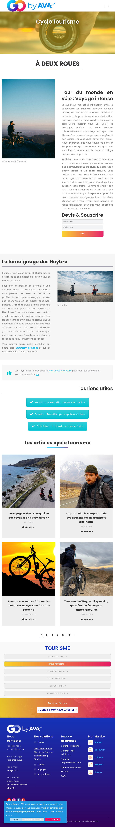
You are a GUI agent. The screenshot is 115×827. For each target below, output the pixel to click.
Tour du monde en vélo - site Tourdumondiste (60, 402)
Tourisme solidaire (56, 693)
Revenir (98, 772)
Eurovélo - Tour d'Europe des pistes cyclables (60, 414)
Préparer (99, 757)
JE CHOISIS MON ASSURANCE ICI (56, 710)
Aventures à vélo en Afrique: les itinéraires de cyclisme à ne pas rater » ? (29, 605)
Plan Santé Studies (43, 748)
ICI (37, 374)
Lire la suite (28, 527)
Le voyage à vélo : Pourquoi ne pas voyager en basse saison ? (28, 515)
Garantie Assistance (71, 745)
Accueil (98, 742)
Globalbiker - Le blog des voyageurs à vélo (60, 426)
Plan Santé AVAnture (60, 370)
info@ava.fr (12, 770)
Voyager (99, 764)
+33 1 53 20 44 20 (15, 749)
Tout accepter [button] (52, 819)
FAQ (63, 776)
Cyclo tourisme (56, 664)
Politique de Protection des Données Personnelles (76, 821)
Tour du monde (56, 686)
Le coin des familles (56, 671)
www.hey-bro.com (27, 347)
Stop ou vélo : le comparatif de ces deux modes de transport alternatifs (86, 518)
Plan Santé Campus (43, 752)
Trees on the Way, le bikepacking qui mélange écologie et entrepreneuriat (86, 605)
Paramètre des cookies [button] (33, 819)
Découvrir (100, 749)
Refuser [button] (16, 819)
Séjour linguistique (56, 678)
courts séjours (56, 656)
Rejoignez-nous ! (15, 760)
